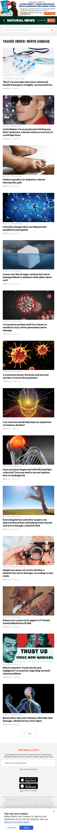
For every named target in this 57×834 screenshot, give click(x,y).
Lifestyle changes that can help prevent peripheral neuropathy (25, 228)
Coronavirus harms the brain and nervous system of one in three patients (26, 376)
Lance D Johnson (19, 78)
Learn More (11, 828)
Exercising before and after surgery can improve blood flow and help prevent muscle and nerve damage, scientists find (27, 522)
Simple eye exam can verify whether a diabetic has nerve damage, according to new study (28, 573)
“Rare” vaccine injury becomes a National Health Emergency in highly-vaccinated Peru (27, 83)
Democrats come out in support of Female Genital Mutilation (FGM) (26, 622)
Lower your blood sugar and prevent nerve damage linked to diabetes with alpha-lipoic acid (27, 277)
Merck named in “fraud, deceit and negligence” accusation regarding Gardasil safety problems (26, 670)
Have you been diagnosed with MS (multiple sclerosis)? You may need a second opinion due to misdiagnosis (27, 472)
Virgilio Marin (18, 223)
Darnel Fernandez (19, 419)
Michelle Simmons (19, 567)
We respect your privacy (28, 769)
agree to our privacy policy (16, 822)
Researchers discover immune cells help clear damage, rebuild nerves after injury (28, 719)
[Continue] (52, 763)
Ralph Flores (18, 321)
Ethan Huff (17, 126)
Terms (14, 799)
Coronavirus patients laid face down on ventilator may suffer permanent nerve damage (25, 327)
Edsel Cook (17, 466)
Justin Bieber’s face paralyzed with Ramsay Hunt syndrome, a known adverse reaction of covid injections (28, 132)
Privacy (7, 799)
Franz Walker (18, 176)
